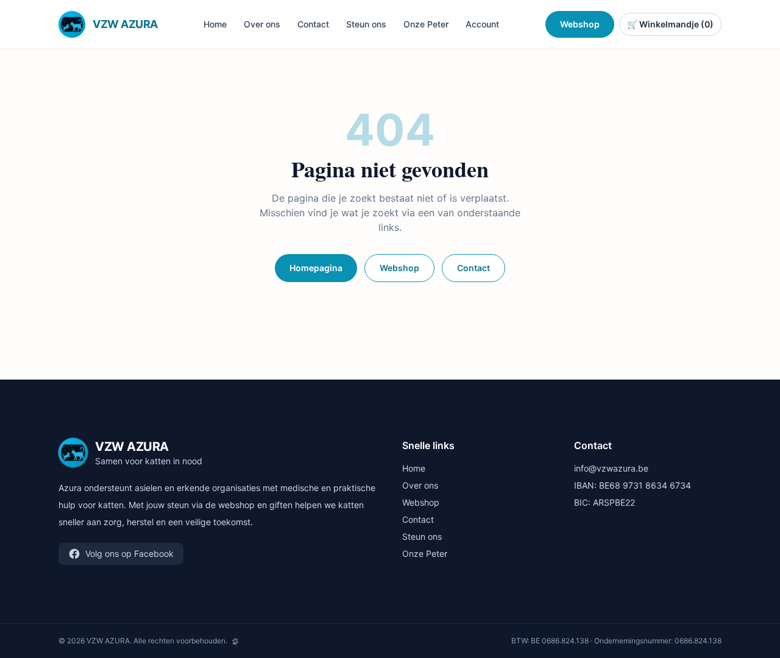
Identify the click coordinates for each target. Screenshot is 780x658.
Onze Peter (425, 24)
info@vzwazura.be (611, 468)
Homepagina (315, 268)
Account (482, 24)
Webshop (580, 24)
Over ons (262, 24)
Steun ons (366, 24)
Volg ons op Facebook (129, 553)
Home (215, 24)
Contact (313, 24)
